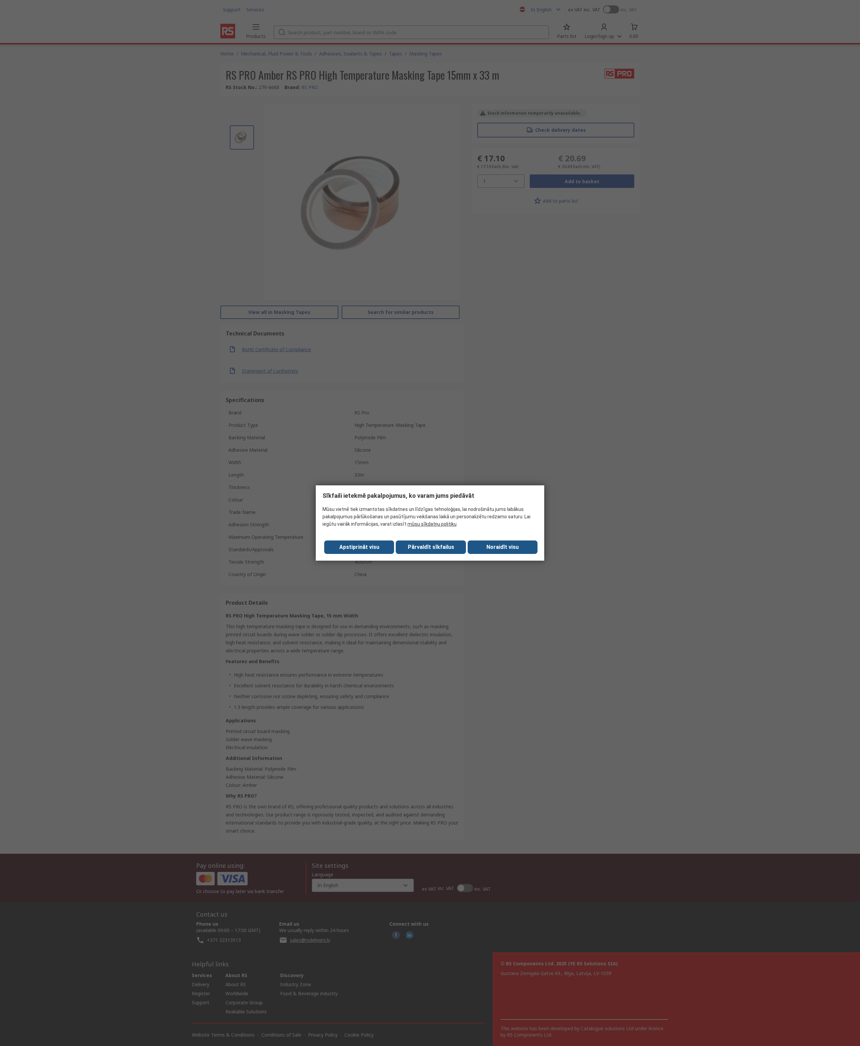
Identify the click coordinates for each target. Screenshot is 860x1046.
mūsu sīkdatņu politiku (432, 524)
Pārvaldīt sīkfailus (431, 547)
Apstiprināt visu (359, 547)
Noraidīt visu (502, 547)
